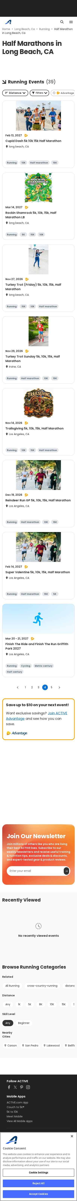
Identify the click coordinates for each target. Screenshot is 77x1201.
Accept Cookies (38, 1194)
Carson (12, 1045)
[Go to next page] (59, 687)
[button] (39, 93)
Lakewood (53, 1045)
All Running (12, 986)
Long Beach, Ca (25, 29)
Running (44, 29)
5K (29, 1004)
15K (64, 1004)
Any (7, 1004)
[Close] (72, 1136)
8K (40, 1004)
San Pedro (31, 1045)
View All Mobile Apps (20, 1121)
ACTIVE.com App (17, 1102)
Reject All (38, 1183)
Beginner (24, 1023)
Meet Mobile (15, 1116)
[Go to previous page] (18, 687)
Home (6, 29)
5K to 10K (12, 1112)
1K (19, 1004)
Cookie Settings (38, 1172)
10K (52, 1004)
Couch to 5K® (15, 1107)
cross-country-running (42, 986)
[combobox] (15, 93)
